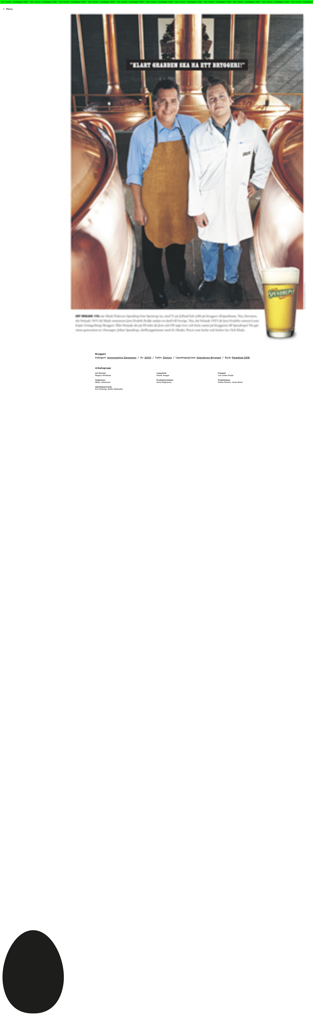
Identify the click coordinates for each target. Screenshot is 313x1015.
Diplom (167, 358)
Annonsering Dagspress (121, 358)
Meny (9, 9)
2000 (147, 358)
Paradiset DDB (241, 358)
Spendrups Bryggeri (209, 358)
